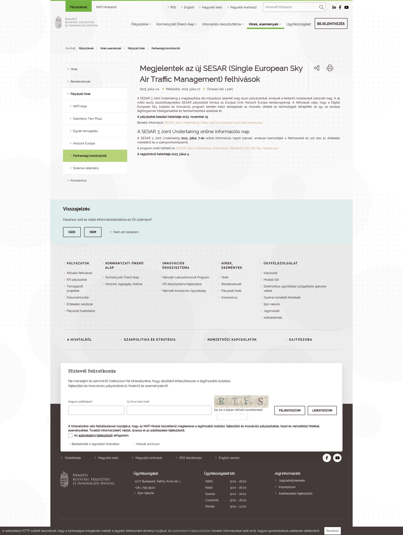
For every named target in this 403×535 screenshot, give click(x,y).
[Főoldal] (81, 22)
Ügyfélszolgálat (298, 24)
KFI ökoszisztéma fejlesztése (182, 284)
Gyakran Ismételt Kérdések (282, 297)
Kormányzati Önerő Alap (175, 24)
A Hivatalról (79, 339)
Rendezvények (80, 81)
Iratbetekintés (273, 317)
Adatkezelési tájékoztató (295, 493)
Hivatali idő (271, 279)
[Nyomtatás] (330, 68)
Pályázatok (139, 24)
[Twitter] (321, 82)
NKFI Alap (80, 106)
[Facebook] (312, 82)
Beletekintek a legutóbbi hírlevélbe (95, 444)
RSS (173, 7)
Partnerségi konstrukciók (166, 48)
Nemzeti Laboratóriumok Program (185, 277)
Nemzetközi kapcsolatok (232, 339)
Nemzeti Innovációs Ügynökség (184, 290)
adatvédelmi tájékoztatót (96, 435)
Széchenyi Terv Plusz (87, 118)
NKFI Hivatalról (106, 7)
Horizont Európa (84, 143)
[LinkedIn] (331, 82)
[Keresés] (321, 6)
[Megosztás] (317, 68)
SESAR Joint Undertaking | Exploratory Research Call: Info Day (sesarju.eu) (227, 148)
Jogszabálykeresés (292, 480)
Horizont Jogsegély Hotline (123, 284)
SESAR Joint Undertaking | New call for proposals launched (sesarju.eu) (214, 122)
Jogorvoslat (272, 311)
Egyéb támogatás (85, 131)
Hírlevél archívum (148, 444)
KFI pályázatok (77, 279)
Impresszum (287, 487)
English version (229, 458)
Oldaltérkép (73, 458)
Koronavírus (78, 180)
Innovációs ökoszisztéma (221, 24)
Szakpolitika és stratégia (150, 339)
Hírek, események (263, 24)
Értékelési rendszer (80, 304)
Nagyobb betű (108, 458)
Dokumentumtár (78, 297)
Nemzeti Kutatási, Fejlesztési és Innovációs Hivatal (88, 490)
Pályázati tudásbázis (81, 311)
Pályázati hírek (136, 48)
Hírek (74, 69)
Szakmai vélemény (86, 168)
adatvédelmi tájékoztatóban (192, 530)
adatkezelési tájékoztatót (167, 430)
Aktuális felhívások (79, 273)
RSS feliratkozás (190, 458)
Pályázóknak (78, 7)
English (189, 7)
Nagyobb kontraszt (243, 7)
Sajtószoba (300, 339)
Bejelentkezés (331, 24)
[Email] (302, 82)
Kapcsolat (270, 273)
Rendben (332, 530)
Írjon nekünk (272, 304)
